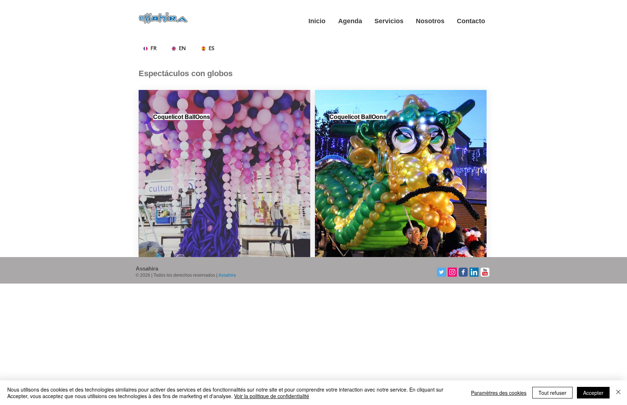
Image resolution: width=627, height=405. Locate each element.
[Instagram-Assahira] (452, 272)
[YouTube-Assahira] (484, 272)
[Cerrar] (618, 392)
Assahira (227, 275)
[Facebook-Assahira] (463, 272)
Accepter (593, 392)
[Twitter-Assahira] (441, 272)
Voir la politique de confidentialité (271, 396)
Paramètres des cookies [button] (498, 392)
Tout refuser (552, 392)
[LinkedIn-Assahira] (474, 272)
